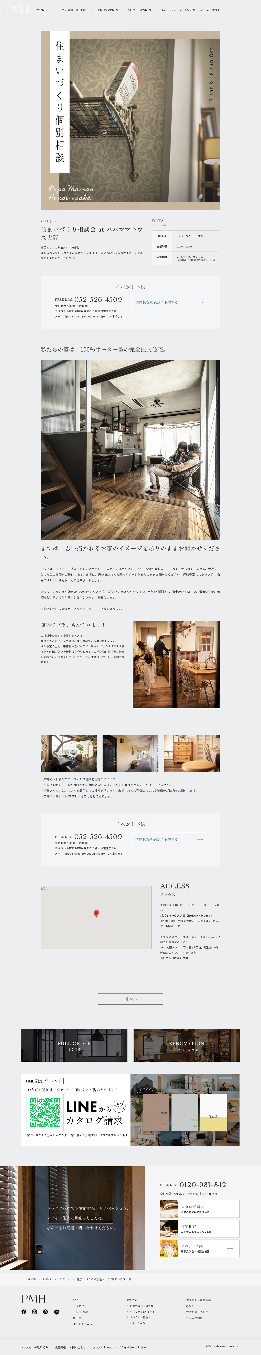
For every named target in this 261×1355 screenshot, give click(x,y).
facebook (23, 1311)
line (56, 1312)
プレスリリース (102, 1347)
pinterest (45, 1311)
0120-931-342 (202, 1185)
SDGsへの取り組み (36, 1347)
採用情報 (60, 1347)
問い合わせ (79, 1347)
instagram (34, 1311)
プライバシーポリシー (132, 1347)
